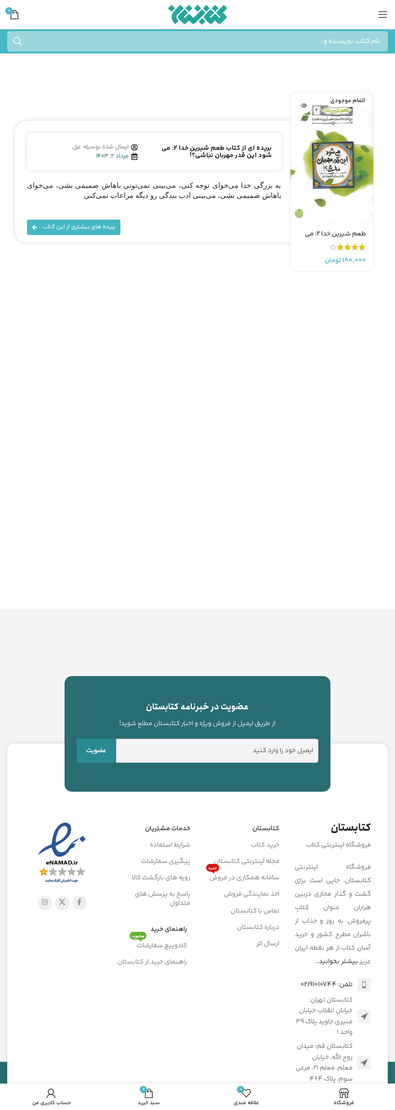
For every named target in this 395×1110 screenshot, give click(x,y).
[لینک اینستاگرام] (45, 903)
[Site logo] (198, 14)
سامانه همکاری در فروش (243, 876)
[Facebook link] (79, 903)
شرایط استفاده (170, 845)
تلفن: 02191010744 (327, 984)
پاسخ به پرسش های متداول (162, 898)
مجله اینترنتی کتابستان (246, 861)
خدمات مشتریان (167, 828)
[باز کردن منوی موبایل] (383, 14)
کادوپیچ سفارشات (159, 944)
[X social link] (62, 903)
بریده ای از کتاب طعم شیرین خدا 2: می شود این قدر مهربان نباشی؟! (216, 152)
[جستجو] (17, 41)
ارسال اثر (267, 944)
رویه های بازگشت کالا (161, 878)
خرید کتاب (265, 845)
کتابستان (265, 828)
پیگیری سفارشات (165, 861)
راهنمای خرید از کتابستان (152, 962)
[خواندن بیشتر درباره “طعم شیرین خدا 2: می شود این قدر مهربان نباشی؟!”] (303, 105)
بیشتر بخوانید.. (337, 961)
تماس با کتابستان (255, 911)
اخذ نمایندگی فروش (251, 894)
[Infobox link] (198, 714)
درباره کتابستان (258, 927)
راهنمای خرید (168, 929)
